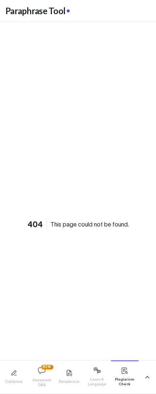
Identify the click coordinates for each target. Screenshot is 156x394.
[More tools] (147, 377)
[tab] (14, 377)
